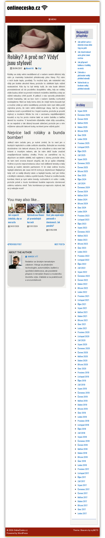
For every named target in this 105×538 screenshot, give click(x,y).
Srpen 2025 (82, 159)
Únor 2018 (82, 460)
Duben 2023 (82, 239)
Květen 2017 (82, 497)
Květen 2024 (83, 195)
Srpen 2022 (82, 271)
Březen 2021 (83, 320)
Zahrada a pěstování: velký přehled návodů (84, 75)
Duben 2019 (82, 404)
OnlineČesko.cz (21, 530)
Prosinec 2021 (83, 296)
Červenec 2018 (84, 440)
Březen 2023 (83, 243)
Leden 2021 (82, 328)
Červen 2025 (83, 167)
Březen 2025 (83, 171)
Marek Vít (30, 68)
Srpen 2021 (82, 308)
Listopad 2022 (83, 259)
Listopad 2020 (83, 336)
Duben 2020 (82, 360)
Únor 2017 (82, 509)
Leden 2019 (82, 416)
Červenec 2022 (84, 275)
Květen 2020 (83, 356)
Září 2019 (81, 384)
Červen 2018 (83, 444)
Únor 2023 (82, 247)
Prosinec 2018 (83, 420)
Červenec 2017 (83, 489)
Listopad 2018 (83, 424)
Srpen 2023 (82, 227)
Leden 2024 (82, 211)
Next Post (59, 244)
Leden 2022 (82, 291)
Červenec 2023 (84, 231)
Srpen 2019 (82, 388)
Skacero (84, 530)
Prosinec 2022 (83, 255)
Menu (53, 19)
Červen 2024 (83, 191)
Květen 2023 (83, 235)
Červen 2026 (83, 118)
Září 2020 (81, 340)
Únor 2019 (82, 412)
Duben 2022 (82, 283)
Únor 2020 (82, 368)
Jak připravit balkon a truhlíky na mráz (84, 65)
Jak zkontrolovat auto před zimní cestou (84, 54)
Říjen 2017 (82, 477)
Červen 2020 (83, 352)
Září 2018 (81, 432)
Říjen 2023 (82, 223)
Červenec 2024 (84, 187)
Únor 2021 (82, 324)
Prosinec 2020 (83, 332)
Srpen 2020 (82, 344)
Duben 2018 (82, 452)
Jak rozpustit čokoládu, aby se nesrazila (15, 218)
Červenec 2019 (84, 392)
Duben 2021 (82, 316)
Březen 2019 (83, 408)
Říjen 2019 (82, 380)
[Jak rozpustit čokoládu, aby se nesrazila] (17, 208)
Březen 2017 (83, 505)
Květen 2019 (83, 400)
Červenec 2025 (84, 163)
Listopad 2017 (83, 473)
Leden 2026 (82, 139)
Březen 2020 (83, 364)
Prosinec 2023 (83, 215)
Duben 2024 (82, 199)
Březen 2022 (83, 287)
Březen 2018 (83, 456)
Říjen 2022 (82, 263)
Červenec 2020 (84, 348)
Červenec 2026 (84, 114)
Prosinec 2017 (83, 468)
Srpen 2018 (82, 436)
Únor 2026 (82, 135)
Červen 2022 (83, 279)
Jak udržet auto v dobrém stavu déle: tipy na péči (85, 44)
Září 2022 (81, 267)
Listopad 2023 (83, 219)
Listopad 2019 (83, 376)
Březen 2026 (83, 130)
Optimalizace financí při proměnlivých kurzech (35, 218)
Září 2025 (81, 155)
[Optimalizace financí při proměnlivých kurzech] (36, 208)
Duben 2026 (82, 126)
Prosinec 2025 (83, 143)
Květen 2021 (83, 312)
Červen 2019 (83, 396)
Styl (39, 68)
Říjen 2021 (82, 304)
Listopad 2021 (83, 299)
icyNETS (94, 530)
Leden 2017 (82, 513)
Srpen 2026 (82, 110)
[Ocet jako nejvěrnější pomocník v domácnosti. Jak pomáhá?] (55, 208)
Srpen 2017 (82, 485)
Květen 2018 (83, 448)
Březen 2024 (83, 203)
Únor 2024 (82, 207)
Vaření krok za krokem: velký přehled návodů (84, 85)
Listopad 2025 (83, 147)
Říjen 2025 (82, 151)
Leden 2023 (82, 251)
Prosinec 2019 (83, 372)
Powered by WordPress (17, 533)
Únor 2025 (82, 175)
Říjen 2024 (82, 179)
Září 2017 (81, 481)
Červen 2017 (83, 493)
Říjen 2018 (82, 428)
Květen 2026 (83, 122)
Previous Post (15, 244)
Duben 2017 (82, 501)
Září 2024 (81, 183)
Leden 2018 (82, 465)
